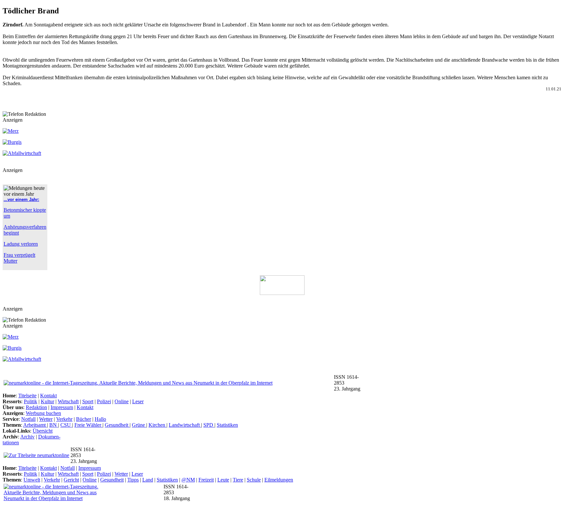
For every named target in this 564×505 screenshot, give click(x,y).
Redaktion (36, 407)
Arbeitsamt (35, 425)
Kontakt (48, 395)
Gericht (71, 479)
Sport (87, 401)
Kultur (47, 401)
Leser (138, 401)
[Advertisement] (79, 101)
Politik (30, 401)
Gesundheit (117, 425)
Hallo (100, 419)
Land (147, 479)
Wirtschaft (68, 401)
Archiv (27, 436)
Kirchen (157, 425)
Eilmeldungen (278, 479)
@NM (188, 479)
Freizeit (206, 479)
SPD (208, 425)
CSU (66, 425)
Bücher (83, 419)
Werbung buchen (43, 413)
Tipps (133, 479)
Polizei (104, 401)
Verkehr (64, 419)
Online (122, 401)
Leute (223, 479)
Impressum (62, 407)
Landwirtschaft (185, 425)
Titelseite (27, 395)
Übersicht (43, 431)
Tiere (238, 479)
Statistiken (227, 425)
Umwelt (32, 479)
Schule (254, 479)
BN (53, 425)
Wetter (46, 419)
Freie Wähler (88, 425)
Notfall (28, 419)
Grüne (139, 425)
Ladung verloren (21, 244)
